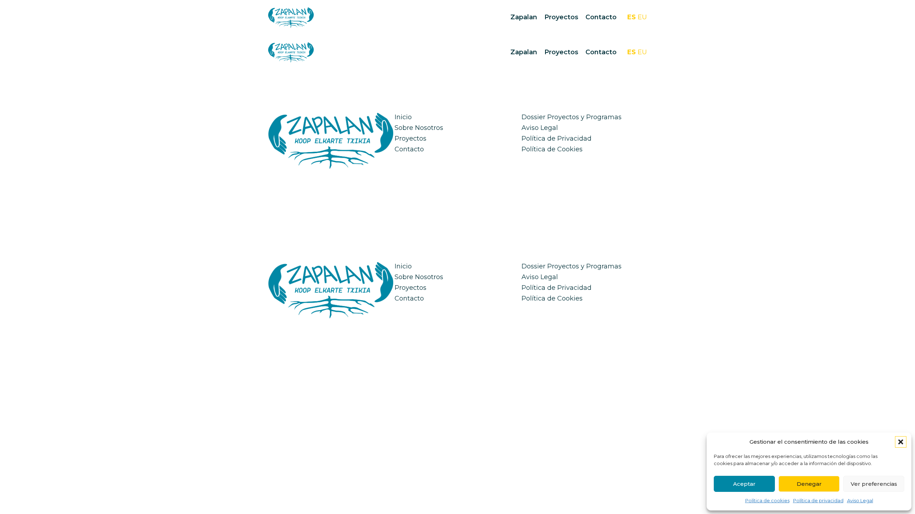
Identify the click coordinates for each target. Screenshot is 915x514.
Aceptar (744, 483)
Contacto (601, 17)
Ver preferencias (874, 483)
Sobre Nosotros (419, 128)
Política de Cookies (552, 149)
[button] (900, 441)
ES (631, 17)
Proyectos (561, 17)
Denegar (809, 483)
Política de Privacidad (556, 138)
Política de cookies (767, 500)
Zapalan (523, 17)
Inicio (403, 117)
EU (642, 17)
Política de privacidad (818, 500)
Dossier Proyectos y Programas (571, 117)
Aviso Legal (860, 500)
